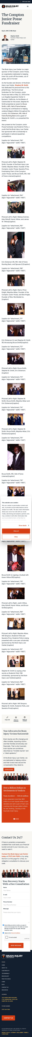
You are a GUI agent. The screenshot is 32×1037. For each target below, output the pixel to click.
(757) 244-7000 (14, 856)
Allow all (16, 531)
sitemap (13, 1032)
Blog (3, 984)
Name (5, 887)
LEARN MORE (9, 769)
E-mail (5, 894)
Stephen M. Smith (21, 85)
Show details (23, 525)
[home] (10, 6)
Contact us (5, 987)
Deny (16, 536)
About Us (4, 967)
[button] (27, 6)
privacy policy (6, 1032)
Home (3, 965)
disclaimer (20, 1032)
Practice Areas (6, 979)
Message (6, 908)
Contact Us (8, 1018)
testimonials (5, 973)
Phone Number (7, 902)
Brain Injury (5, 976)
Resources (5, 990)
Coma (3, 981)
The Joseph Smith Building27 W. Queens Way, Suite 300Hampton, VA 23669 (9, 999)
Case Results (5, 970)
